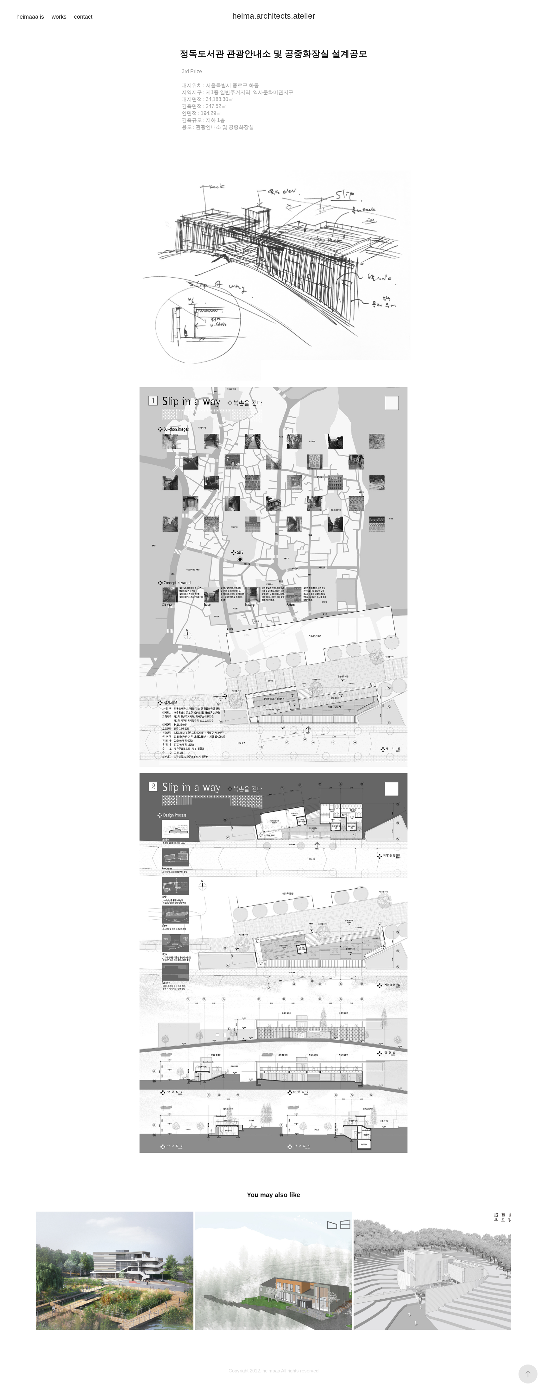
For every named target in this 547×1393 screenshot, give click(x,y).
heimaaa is (30, 17)
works (59, 17)
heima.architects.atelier (273, 15)
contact (83, 17)
